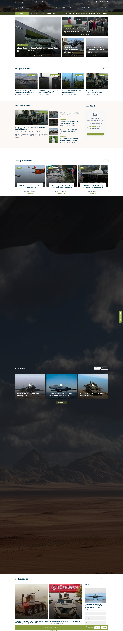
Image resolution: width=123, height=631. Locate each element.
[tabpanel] (48, 127)
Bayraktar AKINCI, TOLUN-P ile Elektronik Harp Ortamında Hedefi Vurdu (97, 49)
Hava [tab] (72, 105)
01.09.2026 (59, 191)
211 (90, 31)
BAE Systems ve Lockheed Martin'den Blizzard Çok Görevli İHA (82, 29)
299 (43, 50)
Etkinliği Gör (30, 193)
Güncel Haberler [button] (63, 8)
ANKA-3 (90, 618)
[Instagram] (100, 2)
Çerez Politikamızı (51, 627)
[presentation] (104, 13)
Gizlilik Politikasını (92, 126)
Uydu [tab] (80, 105)
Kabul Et (104, 627)
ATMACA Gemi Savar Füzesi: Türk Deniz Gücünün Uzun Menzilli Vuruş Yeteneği (30, 395)
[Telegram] (107, 2)
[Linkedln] (102, 2)
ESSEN (33, 191)
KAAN (89, 623)
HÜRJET (90, 613)
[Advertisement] (8, 38)
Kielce (65, 191)
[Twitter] (98, 2)
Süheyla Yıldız (23, 51)
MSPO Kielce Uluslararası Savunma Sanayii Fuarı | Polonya (61, 186)
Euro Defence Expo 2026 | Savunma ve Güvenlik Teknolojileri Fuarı (30, 186)
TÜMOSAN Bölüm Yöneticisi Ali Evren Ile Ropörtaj (64, 621)
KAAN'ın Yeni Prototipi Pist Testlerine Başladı (44, 13)
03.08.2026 (32, 50)
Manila (96, 191)
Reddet (97, 627)
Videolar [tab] (97, 368)
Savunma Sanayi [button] (74, 8)
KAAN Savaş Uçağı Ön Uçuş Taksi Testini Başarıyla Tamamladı (83, 13)
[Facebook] (96, 2)
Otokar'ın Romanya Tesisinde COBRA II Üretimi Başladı (30, 128)
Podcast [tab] (104, 368)
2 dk (38, 50)
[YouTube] (105, 2)
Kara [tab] (68, 105)
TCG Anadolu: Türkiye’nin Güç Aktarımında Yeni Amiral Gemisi (59, 395)
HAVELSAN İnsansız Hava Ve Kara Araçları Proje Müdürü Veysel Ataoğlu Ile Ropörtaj (31, 622)
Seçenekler (90, 627)
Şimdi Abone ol (95, 134)
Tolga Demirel (70, 31)
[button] (34, 55)
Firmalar (98, 8)
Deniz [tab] (76, 105)
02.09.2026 (90, 191)
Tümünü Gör (61, 402)
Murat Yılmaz (70, 52)
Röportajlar (91, 8)
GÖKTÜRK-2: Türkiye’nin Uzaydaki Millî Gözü (92, 395)
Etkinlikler (84, 8)
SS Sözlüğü (104, 8)
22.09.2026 (28, 191)
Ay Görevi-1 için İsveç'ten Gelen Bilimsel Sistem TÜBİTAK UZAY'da (73, 49)
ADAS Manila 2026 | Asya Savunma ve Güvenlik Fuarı (92, 186)
